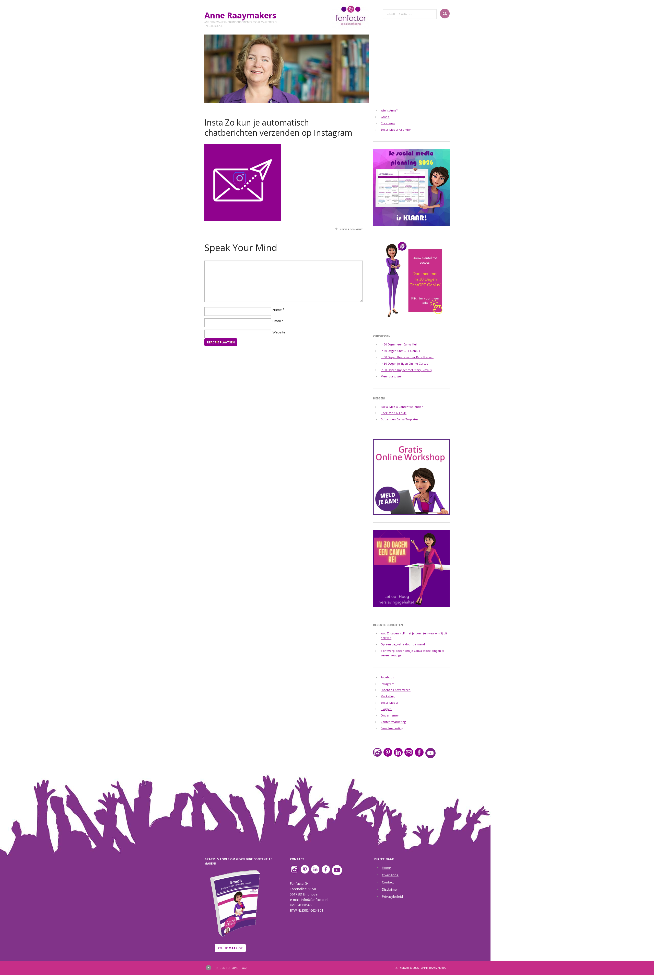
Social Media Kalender (396, 129)
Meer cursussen (392, 376)
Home (386, 867)
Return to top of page (231, 968)
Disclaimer (390, 889)
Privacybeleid (392, 896)
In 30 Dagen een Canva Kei (399, 344)
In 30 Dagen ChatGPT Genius (400, 351)
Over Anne (390, 875)
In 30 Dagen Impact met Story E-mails (406, 370)
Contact (388, 882)
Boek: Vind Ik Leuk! (393, 413)
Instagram (387, 684)
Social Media (389, 702)
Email (277, 321)
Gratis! (385, 117)
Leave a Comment (351, 229)
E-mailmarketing (392, 728)
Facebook (387, 677)
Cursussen (388, 123)
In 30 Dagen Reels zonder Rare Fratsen (407, 357)
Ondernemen (390, 715)
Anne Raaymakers (242, 15)
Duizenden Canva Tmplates (399, 419)
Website (279, 332)
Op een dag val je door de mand (403, 644)
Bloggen (386, 709)
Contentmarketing (393, 722)
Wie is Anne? (389, 110)
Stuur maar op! (230, 948)
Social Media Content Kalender (402, 407)
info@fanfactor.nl (314, 899)
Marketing (387, 696)
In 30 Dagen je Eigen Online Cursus (404, 363)
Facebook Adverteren (396, 690)
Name (277, 309)
